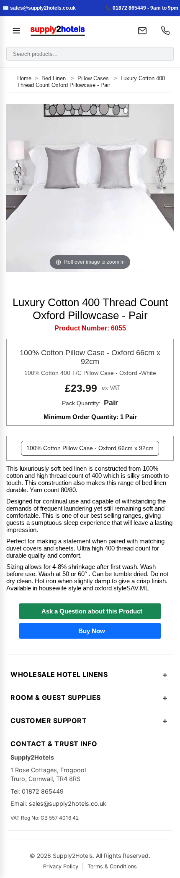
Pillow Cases (93, 78)
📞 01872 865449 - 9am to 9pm (141, 8)
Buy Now (90, 630)
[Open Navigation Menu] (16, 31)
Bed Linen (54, 78)
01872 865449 (43, 791)
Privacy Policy (60, 866)
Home (24, 78)
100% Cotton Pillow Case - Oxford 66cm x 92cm (90, 448)
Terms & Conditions (112, 866)
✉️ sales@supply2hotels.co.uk (39, 8)
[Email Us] (142, 30)
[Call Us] (165, 30)
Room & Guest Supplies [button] (55, 697)
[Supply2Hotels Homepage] (77, 31)
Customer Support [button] (48, 720)
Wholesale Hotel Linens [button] (59, 674)
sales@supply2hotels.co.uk (67, 803)
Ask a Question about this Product (90, 611)
